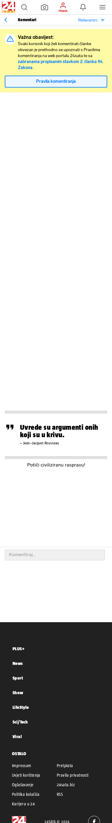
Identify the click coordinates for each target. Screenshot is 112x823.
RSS (60, 794)
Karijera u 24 (23, 803)
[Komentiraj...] (55, 555)
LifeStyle (21, 707)
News (18, 663)
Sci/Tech (20, 721)
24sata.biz (66, 784)
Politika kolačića (26, 794)
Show (18, 692)
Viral (17, 736)
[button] (24, 7)
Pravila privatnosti (73, 775)
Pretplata (65, 765)
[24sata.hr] (8, 7)
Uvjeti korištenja (26, 775)
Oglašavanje (22, 784)
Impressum (21, 765)
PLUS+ (18, 648)
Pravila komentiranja (56, 81)
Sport (18, 677)
